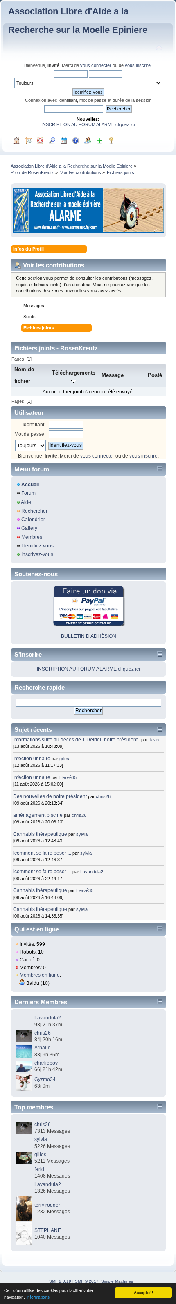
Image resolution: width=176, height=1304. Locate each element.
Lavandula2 (91, 871)
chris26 (103, 796)
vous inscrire (138, 65)
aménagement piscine (38, 815)
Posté (155, 375)
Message (113, 375)
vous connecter (95, 65)
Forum (28, 493)
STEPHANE (47, 1230)
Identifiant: (34, 425)
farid (39, 1169)
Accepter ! (143, 1292)
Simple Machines (117, 1281)
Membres (31, 537)
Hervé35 (68, 777)
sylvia (82, 834)
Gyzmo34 (45, 1079)
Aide (26, 502)
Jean (154, 739)
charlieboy (46, 1063)
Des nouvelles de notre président (50, 796)
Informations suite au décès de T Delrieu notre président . (76, 740)
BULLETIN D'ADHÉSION (88, 636)
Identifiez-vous (37, 546)
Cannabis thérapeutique (40, 834)
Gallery (29, 528)
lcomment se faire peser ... (42, 853)
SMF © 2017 (87, 1281)
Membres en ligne (40, 975)
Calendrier (33, 519)
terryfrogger (47, 1205)
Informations (38, 1297)
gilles (64, 758)
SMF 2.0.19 (60, 1281)
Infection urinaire (31, 758)
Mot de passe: (29, 434)
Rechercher (34, 511)
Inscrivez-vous (37, 554)
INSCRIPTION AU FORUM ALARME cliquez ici (88, 124)
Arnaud (42, 1048)
